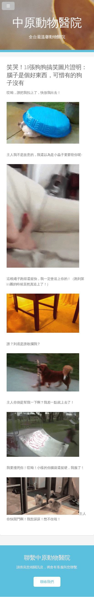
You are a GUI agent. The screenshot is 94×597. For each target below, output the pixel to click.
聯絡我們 (47, 582)
